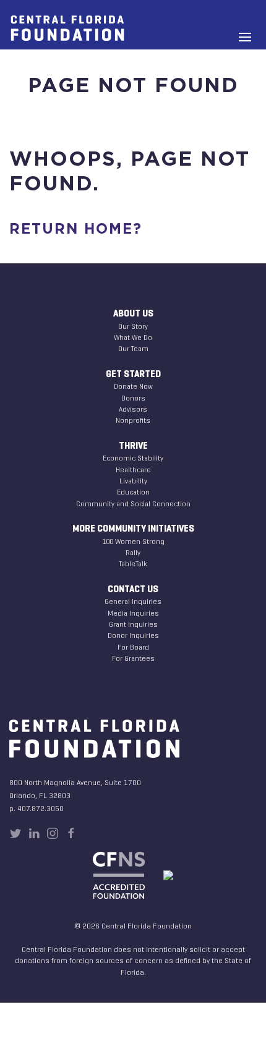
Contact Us (133, 589)
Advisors (133, 409)
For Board (133, 647)
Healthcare (133, 469)
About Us (133, 313)
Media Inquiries (133, 613)
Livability (133, 480)
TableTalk (133, 563)
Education (133, 491)
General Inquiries (133, 601)
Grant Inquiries (133, 624)
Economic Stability (133, 457)
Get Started (133, 374)
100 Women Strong (133, 541)
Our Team (133, 348)
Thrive (133, 445)
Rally (133, 552)
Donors (133, 397)
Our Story (133, 326)
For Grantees (133, 658)
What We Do (133, 337)
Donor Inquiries (133, 635)
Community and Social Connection (133, 503)
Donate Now (133, 386)
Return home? (75, 230)
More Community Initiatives (133, 528)
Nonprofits (133, 420)
